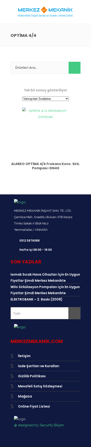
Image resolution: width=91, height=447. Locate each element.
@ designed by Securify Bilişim (39, 425)
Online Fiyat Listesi (34, 406)
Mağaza (25, 396)
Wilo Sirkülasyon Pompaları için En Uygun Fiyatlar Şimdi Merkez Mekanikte (45, 290)
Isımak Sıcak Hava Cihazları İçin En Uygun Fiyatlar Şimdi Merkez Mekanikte (45, 277)
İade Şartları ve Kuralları (38, 366)
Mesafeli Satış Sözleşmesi (40, 386)
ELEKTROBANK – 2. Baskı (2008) (36, 299)
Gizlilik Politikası (32, 376)
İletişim (24, 356)
